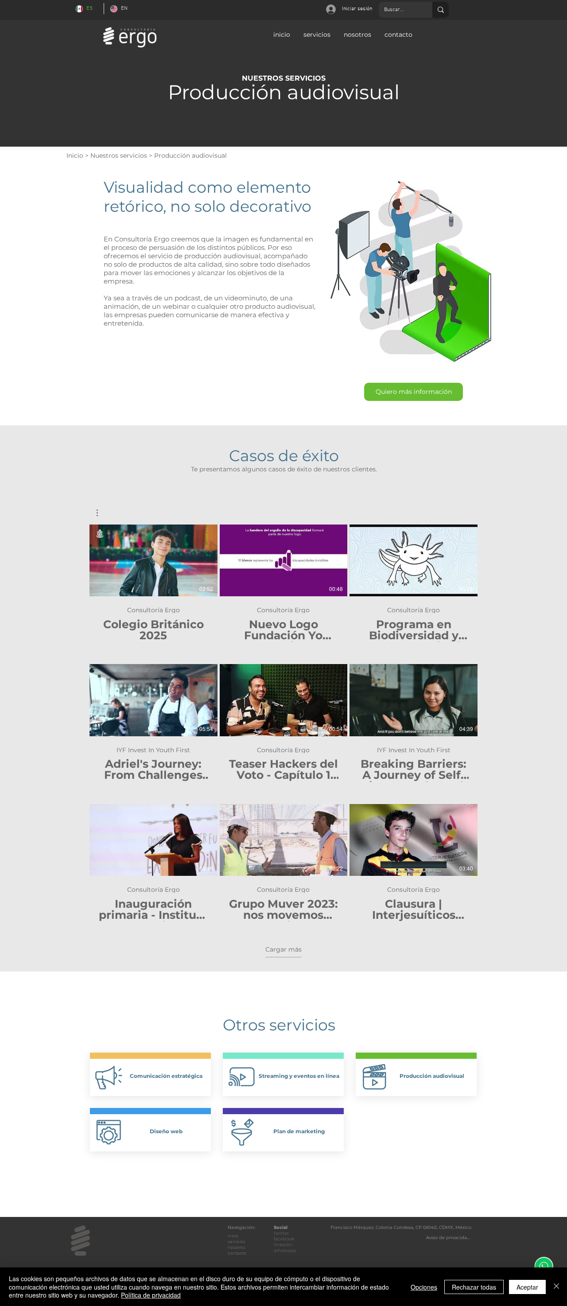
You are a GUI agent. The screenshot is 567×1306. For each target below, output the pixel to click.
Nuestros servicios (118, 155)
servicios (236, 1241)
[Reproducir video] (153, 560)
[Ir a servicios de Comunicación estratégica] (108, 1076)
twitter (281, 1233)
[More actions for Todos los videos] (102, 512)
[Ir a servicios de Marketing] (241, 1132)
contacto (237, 1253)
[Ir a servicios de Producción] (374, 1076)
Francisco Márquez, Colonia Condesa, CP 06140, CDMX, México (400, 1227)
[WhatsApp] (544, 1266)
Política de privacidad (151, 1294)
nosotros (236, 1247)
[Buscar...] (440, 10)
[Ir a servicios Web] (108, 1132)
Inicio (74, 155)
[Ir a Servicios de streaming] (241, 1076)
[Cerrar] (556, 1287)
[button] (413, 392)
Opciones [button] (424, 1287)
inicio (233, 1236)
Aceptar (527, 1287)
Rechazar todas (474, 1287)
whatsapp (285, 1250)
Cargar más (283, 949)
